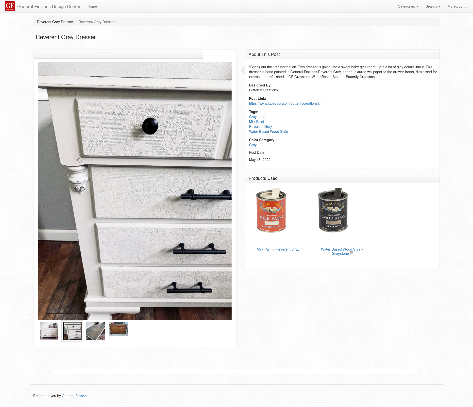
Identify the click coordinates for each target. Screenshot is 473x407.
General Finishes (75, 395)
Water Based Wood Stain (268, 131)
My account (457, 6)
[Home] (10, 6)
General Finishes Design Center (48, 6)
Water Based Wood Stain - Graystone (342, 251)
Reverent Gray (260, 126)
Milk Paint (256, 121)
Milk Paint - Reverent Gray (278, 249)
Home (92, 6)
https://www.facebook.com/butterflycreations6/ (285, 103)
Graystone (257, 116)
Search (432, 6)
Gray (253, 144)
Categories (407, 6)
